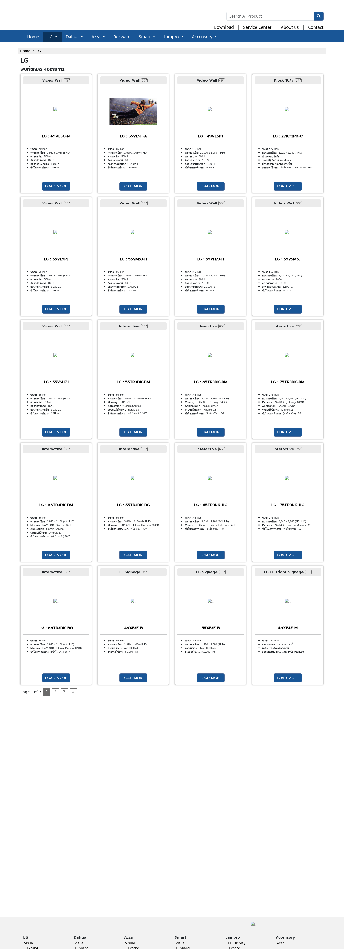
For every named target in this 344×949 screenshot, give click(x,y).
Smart (145, 36)
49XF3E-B (133, 628)
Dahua (73, 36)
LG (51, 36)
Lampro (172, 36)
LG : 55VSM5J (287, 259)
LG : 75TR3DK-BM (287, 382)
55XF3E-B (211, 628)
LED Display (235, 943)
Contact (316, 27)
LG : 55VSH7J (56, 382)
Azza (96, 36)
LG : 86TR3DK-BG (56, 628)
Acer (280, 943)
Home (33, 36)
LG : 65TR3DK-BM (210, 382)
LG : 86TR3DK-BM (56, 505)
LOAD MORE (56, 186)
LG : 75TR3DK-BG (287, 505)
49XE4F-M (288, 628)
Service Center (257, 27)
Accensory (202, 36)
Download (224, 27)
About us (290, 27)
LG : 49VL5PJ (210, 136)
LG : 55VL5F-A (133, 136)
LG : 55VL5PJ (56, 259)
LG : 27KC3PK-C (288, 136)
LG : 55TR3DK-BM (133, 382)
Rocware (121, 36)
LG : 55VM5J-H (133, 259)
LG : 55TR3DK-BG (133, 505)
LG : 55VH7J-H (210, 259)
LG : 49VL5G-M (56, 136)
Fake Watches (12, 44)
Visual (29, 943)
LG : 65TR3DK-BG (210, 505)
